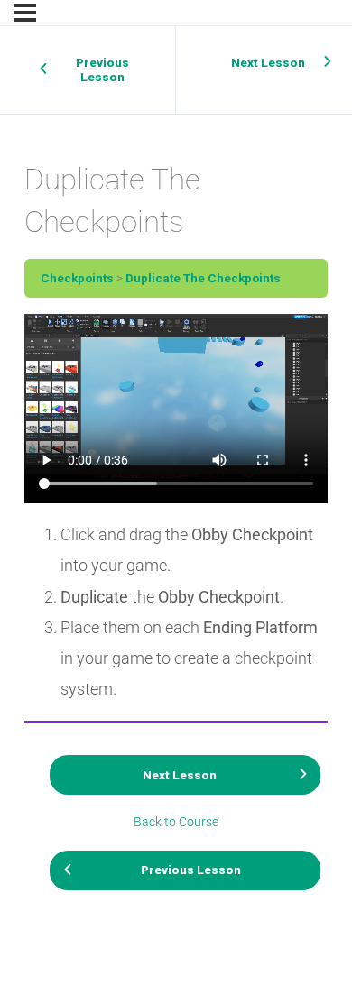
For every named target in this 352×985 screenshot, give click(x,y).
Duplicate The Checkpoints (203, 278)
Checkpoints (77, 278)
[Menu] (25, 13)
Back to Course (176, 822)
